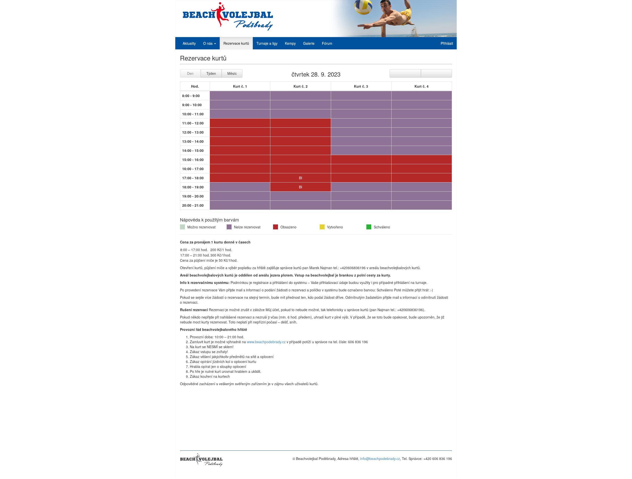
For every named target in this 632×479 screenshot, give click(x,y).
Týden (211, 73)
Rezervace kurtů (236, 43)
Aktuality (189, 43)
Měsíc (232, 73)
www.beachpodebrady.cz (266, 341)
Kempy (290, 43)
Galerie (309, 43)
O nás (208, 43)
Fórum (327, 43)
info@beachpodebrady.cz (380, 458)
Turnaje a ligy (267, 43)
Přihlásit (447, 43)
